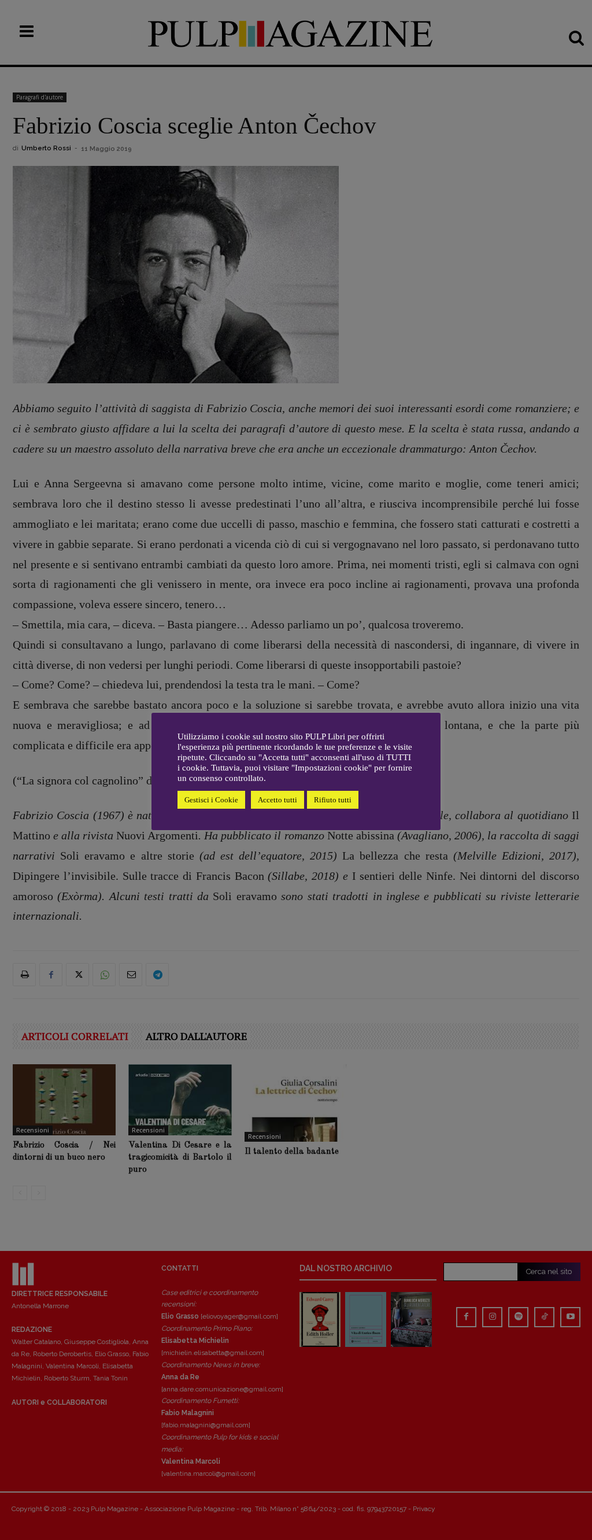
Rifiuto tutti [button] (333, 799)
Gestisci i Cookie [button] (211, 799)
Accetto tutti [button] (277, 799)
